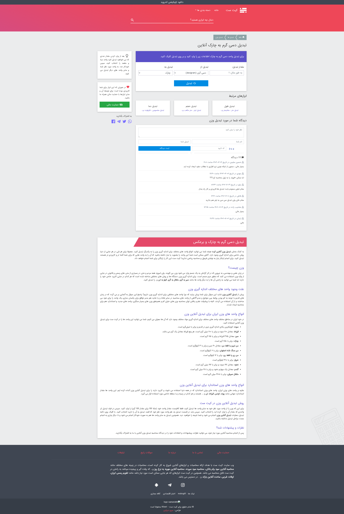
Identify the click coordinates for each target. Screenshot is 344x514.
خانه (215, 10)
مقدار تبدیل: (238, 67)
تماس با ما (197, 452)
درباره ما (172, 452)
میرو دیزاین (168, 510)
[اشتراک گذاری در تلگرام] (118, 122)
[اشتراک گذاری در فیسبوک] (112, 122)
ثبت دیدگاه (164, 148)
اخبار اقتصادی (169, 493)
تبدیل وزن (219, 37)
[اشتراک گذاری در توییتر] (123, 122)
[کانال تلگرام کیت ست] (170, 486)
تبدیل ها (231, 37)
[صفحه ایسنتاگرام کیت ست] (183, 486)
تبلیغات (120, 452)
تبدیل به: (168, 67)
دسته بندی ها (203, 10)
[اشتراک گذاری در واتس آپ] (129, 122)
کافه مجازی (155, 493)
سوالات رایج (146, 452)
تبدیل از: (204, 67)
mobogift (182, 493)
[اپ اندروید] (156, 486)
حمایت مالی (113, 105)
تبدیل (189, 83)
